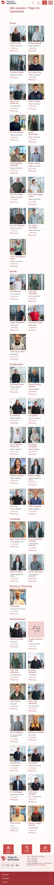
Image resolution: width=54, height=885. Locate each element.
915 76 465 (33, 646)
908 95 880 (15, 327)
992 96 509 (15, 611)
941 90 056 (33, 48)
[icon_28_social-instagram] (8, 865)
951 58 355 (15, 199)
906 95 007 (15, 137)
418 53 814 (15, 739)
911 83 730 (15, 230)
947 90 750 (15, 797)
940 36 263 (15, 706)
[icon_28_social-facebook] (3, 865)
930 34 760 (15, 263)
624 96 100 (33, 511)
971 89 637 (33, 168)
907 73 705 (15, 451)
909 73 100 (33, 830)
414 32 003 (33, 201)
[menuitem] (8, 2)
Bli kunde (45, 848)
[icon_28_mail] (17, 865)
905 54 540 (15, 420)
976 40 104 (15, 296)
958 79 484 (33, 578)
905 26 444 (33, 298)
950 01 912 (15, 511)
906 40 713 (15, 48)
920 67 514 (33, 420)
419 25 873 (33, 106)
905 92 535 (15, 828)
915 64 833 (15, 644)
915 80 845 (15, 544)
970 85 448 (33, 451)
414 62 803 (33, 77)
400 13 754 (33, 139)
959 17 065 (33, 482)
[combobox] (15, 18)
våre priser (41, 863)
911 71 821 (33, 677)
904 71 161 (33, 799)
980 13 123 (33, 232)
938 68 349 (33, 391)
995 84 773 (15, 480)
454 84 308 (33, 737)
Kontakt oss (26, 849)
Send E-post (15, 50)
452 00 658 (33, 327)
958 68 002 (15, 108)
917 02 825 (15, 356)
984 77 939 (15, 389)
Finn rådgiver (8, 849)
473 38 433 (33, 547)
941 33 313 (15, 170)
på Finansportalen (40, 864)
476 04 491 (15, 768)
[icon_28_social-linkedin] (12, 865)
